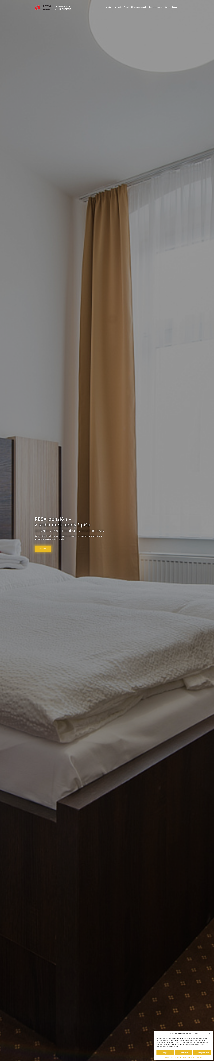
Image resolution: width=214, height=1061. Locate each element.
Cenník (126, 7)
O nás (108, 7)
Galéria (167, 7)
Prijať (165, 1053)
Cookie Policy (169, 1057)
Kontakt (175, 7)
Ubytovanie (117, 7)
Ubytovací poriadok (138, 7)
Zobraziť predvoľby (202, 1053)
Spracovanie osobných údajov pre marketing (188, 1057)
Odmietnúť (184, 1053)
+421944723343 (64, 9)
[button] (209, 1034)
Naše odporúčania (155, 7)
